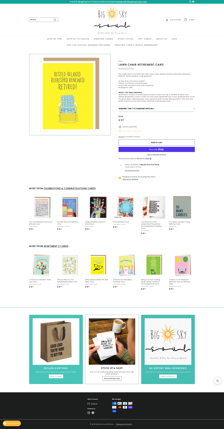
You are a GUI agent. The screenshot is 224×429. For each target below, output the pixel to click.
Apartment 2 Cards (126, 68)
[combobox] (43, 20)
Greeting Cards (103, 39)
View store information (132, 170)
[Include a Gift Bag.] (56, 341)
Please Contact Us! (168, 376)
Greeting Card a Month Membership (136, 45)
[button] (217, 381)
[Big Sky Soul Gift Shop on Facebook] (93, 413)
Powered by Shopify (124, 424)
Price (121, 116)
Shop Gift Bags (56, 376)
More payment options (157, 154)
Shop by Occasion (78, 39)
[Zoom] (70, 94)
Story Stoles (126, 39)
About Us (161, 39)
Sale (174, 39)
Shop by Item (54, 39)
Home (120, 61)
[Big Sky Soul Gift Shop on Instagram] (89, 413)
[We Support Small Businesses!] (168, 341)
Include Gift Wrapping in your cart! (131, 2)
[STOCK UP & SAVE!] (112, 341)
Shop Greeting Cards (112, 378)
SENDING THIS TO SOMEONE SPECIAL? (136, 108)
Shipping (122, 137)
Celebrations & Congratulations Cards (70, 188)
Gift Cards (145, 39)
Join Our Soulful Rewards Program (88, 45)
